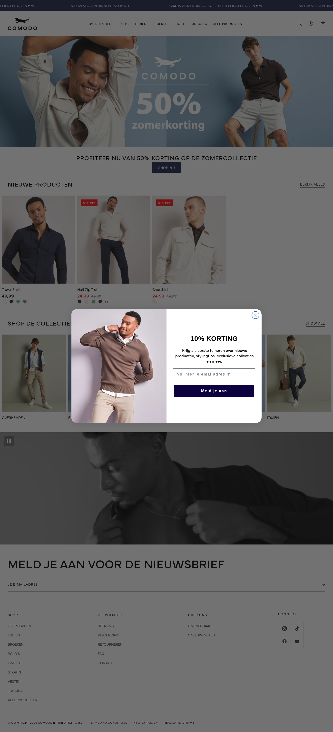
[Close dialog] (255, 315)
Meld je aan (214, 391)
